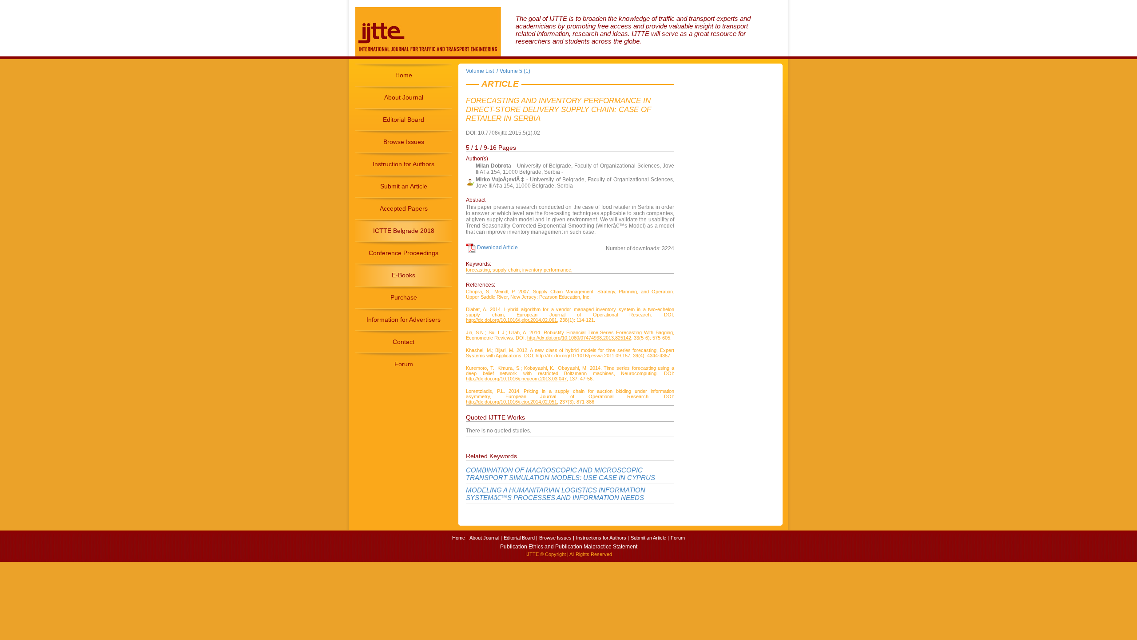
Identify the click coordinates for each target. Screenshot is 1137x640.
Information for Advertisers (403, 319)
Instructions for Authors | (602, 537)
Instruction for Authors (403, 164)
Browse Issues (403, 141)
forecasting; (478, 269)
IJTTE (532, 554)
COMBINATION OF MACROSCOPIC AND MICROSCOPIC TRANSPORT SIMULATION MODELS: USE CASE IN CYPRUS (560, 473)
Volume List (480, 71)
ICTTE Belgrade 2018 (403, 230)
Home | (460, 537)
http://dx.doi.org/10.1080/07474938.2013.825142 (579, 337)
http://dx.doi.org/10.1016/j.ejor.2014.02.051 (511, 401)
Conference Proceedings (403, 252)
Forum (403, 364)
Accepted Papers (404, 208)
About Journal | (485, 537)
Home (403, 75)
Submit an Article (403, 186)
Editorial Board (403, 119)
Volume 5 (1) (515, 71)
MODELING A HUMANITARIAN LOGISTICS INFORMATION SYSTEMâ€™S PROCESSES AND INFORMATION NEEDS (555, 493)
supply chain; (507, 269)
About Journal (403, 97)
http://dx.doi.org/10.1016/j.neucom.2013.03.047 (516, 378)
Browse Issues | (556, 537)
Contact (403, 341)
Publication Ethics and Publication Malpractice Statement (568, 547)
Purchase (403, 297)
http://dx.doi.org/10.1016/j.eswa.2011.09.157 (583, 355)
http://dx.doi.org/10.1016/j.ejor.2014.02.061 (511, 320)
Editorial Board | (520, 537)
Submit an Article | (650, 537)
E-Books (403, 275)
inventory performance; (547, 269)
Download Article (497, 247)
